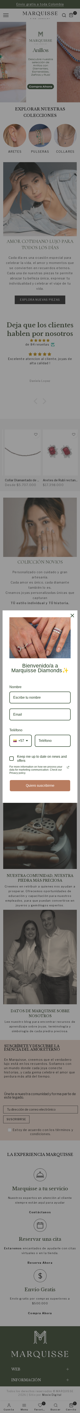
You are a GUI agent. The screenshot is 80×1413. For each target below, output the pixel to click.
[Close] (72, 615)
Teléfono (15, 730)
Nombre (15, 687)
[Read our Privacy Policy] (68, 767)
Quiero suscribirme (40, 785)
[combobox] (20, 741)
